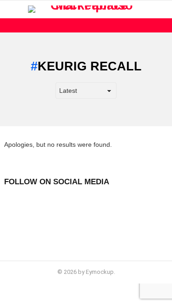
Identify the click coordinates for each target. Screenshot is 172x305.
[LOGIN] (162, 9)
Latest (88, 25)
